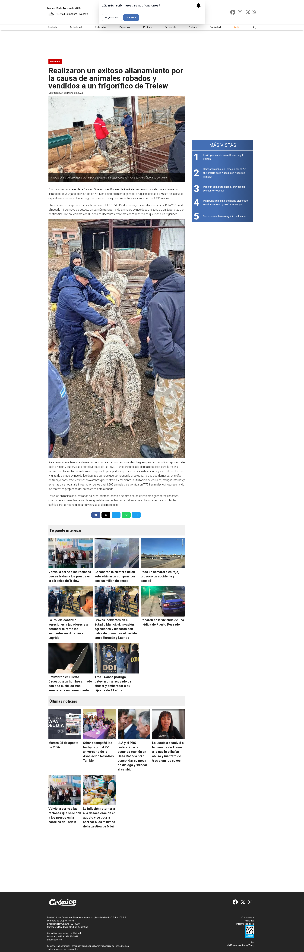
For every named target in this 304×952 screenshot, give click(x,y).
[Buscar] (254, 27)
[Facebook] (232, 12)
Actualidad (76, 27)
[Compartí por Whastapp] (126, 515)
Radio (237, 27)
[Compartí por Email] (116, 515)
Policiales (101, 27)
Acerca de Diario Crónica (116, 946)
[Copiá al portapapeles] (136, 515)
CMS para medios (236, 945)
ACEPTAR (131, 17)
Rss (252, 942)
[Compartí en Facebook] (95, 515)
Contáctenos (247, 917)
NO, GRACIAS (112, 17)
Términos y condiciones (82, 946)
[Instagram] (240, 12)
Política (147, 27)
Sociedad (215, 27)
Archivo (99, 946)
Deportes (124, 27)
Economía (170, 27)
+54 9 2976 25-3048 (68, 936)
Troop (251, 945)
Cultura (193, 27)
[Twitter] (247, 12)
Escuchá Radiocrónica (58, 946)
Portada (52, 27)
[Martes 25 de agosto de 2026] (64, 724)
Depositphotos (54, 939)
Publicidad (249, 920)
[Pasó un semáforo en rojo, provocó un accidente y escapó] (163, 553)
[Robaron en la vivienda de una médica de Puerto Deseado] (163, 601)
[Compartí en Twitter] (105, 515)
